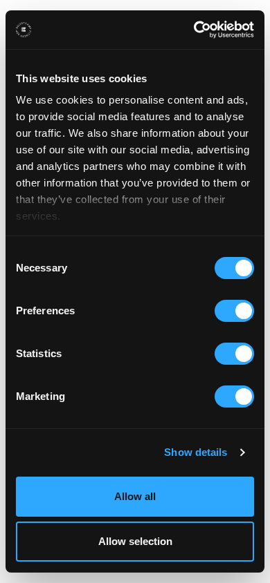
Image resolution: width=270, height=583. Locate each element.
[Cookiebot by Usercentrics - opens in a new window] (194, 30)
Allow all (135, 496)
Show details (195, 452)
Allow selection (135, 541)
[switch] (234, 311)
